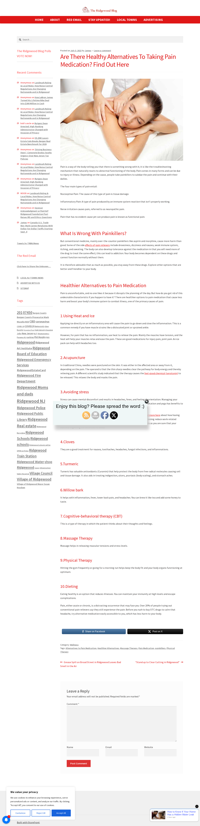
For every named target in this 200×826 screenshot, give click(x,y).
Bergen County (39, 313)
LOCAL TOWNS (127, 20)
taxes (37, 468)
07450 (27, 312)
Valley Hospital (23, 474)
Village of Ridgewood (34, 479)
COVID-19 (20, 326)
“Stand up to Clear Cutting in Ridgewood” (157, 662)
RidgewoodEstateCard (31, 370)
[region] (40, 803)
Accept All (61, 813)
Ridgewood (26, 342)
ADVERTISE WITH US (30, 283)
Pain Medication (146, 648)
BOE (27, 321)
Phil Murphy (40, 337)
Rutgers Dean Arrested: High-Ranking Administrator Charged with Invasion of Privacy (34, 128)
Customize (20, 813)
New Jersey (27, 333)
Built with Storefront (28, 822)
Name (70, 747)
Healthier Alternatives (108, 648)
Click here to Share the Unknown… (34, 266)
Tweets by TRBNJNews (28, 243)
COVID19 (29, 326)
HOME (39, 20)
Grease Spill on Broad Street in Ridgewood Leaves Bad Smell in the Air (90, 664)
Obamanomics (43, 333)
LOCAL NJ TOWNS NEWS (31, 277)
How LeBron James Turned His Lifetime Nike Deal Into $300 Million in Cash (36, 100)
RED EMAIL (74, 20)
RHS (48, 337)
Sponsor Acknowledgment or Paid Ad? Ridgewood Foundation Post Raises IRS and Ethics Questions (36, 212)
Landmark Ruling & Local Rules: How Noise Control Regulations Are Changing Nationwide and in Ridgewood (36, 87)
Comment (73, 703)
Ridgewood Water (30, 461)
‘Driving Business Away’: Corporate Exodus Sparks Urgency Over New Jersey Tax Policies (36, 154)
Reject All (41, 813)
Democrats (39, 326)
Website (148, 747)
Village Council (41, 473)
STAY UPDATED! (99, 20)
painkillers (160, 648)
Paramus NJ (21, 337)
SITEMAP (24, 288)
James (88, 50)
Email (108, 747)
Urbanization (45, 468)
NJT (35, 333)
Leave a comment (102, 50)
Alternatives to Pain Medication (81, 648)
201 (19, 312)
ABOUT (55, 20)
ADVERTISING (153, 20)
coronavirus (42, 321)
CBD (32, 321)
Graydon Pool (29, 330)
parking (30, 337)
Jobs (19, 333)
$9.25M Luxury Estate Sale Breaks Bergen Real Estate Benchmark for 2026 (35, 141)
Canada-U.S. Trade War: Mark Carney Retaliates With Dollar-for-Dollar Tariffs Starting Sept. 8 (36, 227)
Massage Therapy (128, 648)
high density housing (44, 330)
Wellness (74, 644)
